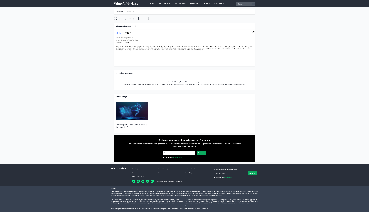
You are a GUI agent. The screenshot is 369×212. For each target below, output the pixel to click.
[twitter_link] (133, 181)
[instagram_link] (138, 181)
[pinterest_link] (152, 181)
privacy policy (177, 157)
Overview (120, 11)
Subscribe (201, 153)
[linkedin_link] (142, 181)
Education (218, 3)
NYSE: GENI (130, 11)
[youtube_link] (147, 181)
